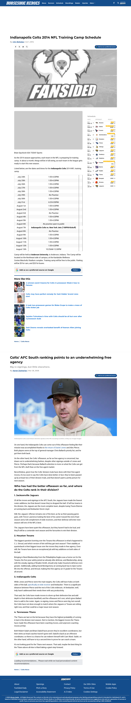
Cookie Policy (111, 688)
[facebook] (113, 3)
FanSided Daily (20, 688)
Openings (40, 684)
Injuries (85, 3)
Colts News (25, 341)
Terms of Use (89, 688)
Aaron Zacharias (20, 371)
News (44, 3)
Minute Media (14, 697)
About (16, 684)
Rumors (51, 3)
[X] (118, 3)
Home (16, 341)
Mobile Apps (111, 684)
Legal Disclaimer (21, 692)
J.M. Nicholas (18, 42)
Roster (77, 3)
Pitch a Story (41, 688)
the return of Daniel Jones (55, 448)
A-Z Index (68, 692)
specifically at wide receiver (39, 585)
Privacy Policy (69, 688)
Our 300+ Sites (90, 684)
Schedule (59, 3)
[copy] (26, 46)
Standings (69, 3)
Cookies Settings (90, 692)
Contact (67, 684)
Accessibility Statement (46, 692)
